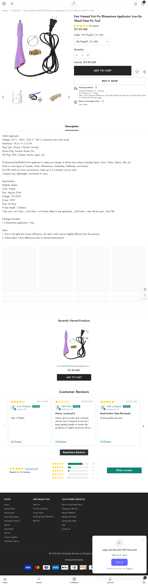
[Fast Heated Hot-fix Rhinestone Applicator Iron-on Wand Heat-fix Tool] (74, 345)
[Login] (135, 3)
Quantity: (79, 49)
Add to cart (103, 70)
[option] (36, 48)
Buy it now (110, 81)
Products (15, 10)
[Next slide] (143, 426)
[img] (18, 402)
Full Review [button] (16, 441)
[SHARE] (143, 71)
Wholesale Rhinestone (71, 553)
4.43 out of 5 (31, 468)
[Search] (12, 4)
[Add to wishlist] (87, 331)
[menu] (4, 3)
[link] (137, 71)
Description (72, 126)
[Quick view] (87, 338)
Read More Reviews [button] (74, 452)
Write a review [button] (124, 470)
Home (5, 10)
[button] (3, 97)
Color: (88, 35)
